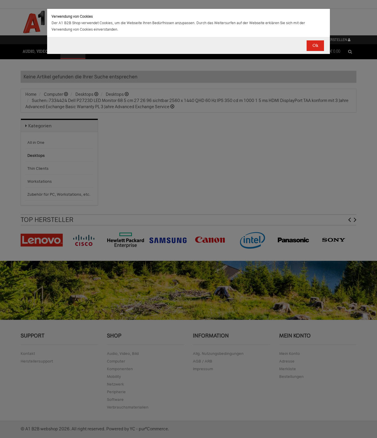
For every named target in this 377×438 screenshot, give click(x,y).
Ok (315, 45)
